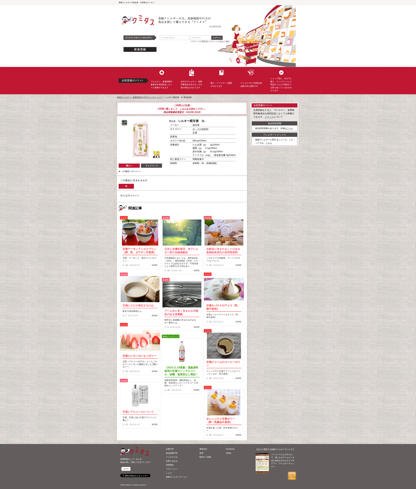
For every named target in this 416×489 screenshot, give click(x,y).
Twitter (228, 453)
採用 (201, 453)
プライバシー (172, 469)
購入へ (129, 165)
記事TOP (170, 449)
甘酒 (195, 132)
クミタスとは (215, 26)
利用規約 (170, 465)
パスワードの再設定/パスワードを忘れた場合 (210, 41)
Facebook (230, 449)
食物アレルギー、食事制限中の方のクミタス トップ (139, 97)
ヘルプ (169, 473)
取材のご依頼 (205, 457)
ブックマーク (151, 165)
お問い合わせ (172, 461)
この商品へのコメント (129, 171)
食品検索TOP (172, 453)
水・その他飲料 (200, 129)
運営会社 (203, 449)
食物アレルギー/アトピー (177, 477)
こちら (183, 108)
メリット (269, 117)
